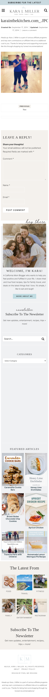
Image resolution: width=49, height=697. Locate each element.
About (17, 669)
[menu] (3, 10)
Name (6, 185)
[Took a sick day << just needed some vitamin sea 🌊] (13, 395)
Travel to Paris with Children (13, 555)
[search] (45, 10)
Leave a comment (29, 30)
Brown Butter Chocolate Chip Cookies (13, 518)
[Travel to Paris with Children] (13, 552)
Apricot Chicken (36, 527)
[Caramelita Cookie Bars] (13, 485)
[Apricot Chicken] (36, 525)
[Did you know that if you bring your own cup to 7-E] (35, 407)
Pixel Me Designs (29, 673)
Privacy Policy (28, 669)
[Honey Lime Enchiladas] (36, 485)
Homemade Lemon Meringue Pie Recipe (36, 555)
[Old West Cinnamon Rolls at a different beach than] (35, 395)
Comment (8, 158)
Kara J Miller (24, 11)
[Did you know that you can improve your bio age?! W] (13, 382)
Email (6, 197)
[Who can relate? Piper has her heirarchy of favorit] (35, 419)
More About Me (24, 296)
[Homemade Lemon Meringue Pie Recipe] (36, 552)
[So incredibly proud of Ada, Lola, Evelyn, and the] (35, 382)
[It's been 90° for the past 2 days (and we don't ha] (13, 419)
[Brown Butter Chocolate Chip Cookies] (13, 514)
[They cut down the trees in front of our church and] (13, 407)
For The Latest (24, 2)
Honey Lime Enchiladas (36, 488)
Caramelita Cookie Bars (12, 488)
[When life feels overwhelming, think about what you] (13, 432)
